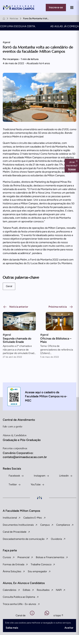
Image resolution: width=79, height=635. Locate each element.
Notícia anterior (18, 306)
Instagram (39, 475)
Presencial (23, 557)
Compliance (63, 524)
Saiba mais (12, 627)
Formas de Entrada (13, 564)
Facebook (14, 475)
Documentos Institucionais (18, 524)
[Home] (4, 18)
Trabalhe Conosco (41, 564)
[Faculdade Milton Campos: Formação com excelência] (19, 7)
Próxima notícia (58, 306)
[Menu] (71, 7)
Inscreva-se (56, 7)
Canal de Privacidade (14, 531)
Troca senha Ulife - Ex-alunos (19, 604)
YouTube (36, 484)
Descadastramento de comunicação (23, 539)
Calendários (9, 590)
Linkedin (64, 475)
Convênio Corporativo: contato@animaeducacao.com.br (25, 455)
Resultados (43, 590)
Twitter (13, 484)
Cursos (7, 557)
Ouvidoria (56, 539)
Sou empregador (37, 571)
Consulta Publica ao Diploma (19, 596)
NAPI (59, 590)
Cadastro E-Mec (32, 517)
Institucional (10, 517)
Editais (26, 590)
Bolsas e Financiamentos (50, 557)
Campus (45, 524)
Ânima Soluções (12, 571)
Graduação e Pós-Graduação (22, 440)
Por (20, 59)
